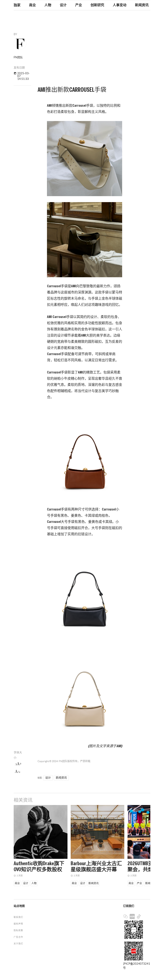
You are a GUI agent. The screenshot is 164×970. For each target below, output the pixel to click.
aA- (17, 771)
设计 (63, 5)
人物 (47, 5)
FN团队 (63, 761)
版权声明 (18, 924)
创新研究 (97, 5)
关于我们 (18, 943)
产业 (78, 5)
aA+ (18, 764)
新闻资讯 (142, 5)
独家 (17, 5)
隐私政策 (18, 930)
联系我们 (18, 917)
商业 (32, 5)
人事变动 (119, 5)
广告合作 (18, 937)
